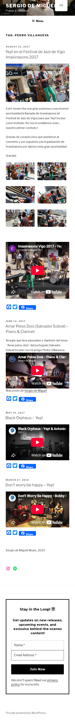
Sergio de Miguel (31, 5)
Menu (39, 21)
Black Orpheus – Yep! (24, 417)
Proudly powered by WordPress (26, 712)
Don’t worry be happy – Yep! (29, 485)
